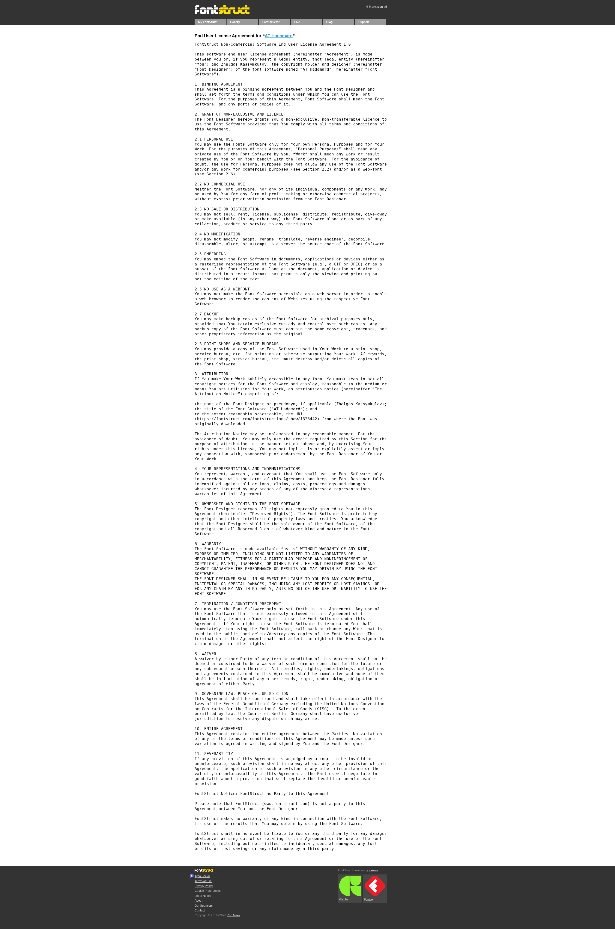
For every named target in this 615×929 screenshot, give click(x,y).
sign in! (382, 6)
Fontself (369, 899)
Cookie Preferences (208, 890)
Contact (200, 910)
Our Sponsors (204, 905)
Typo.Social (202, 876)
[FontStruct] (227, 13)
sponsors (372, 870)
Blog (329, 22)
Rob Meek (233, 915)
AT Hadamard (279, 35)
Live (297, 22)
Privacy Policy (204, 886)
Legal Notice (203, 896)
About (198, 900)
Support (363, 22)
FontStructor (271, 22)
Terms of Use (203, 881)
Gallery (235, 22)
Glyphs (343, 899)
